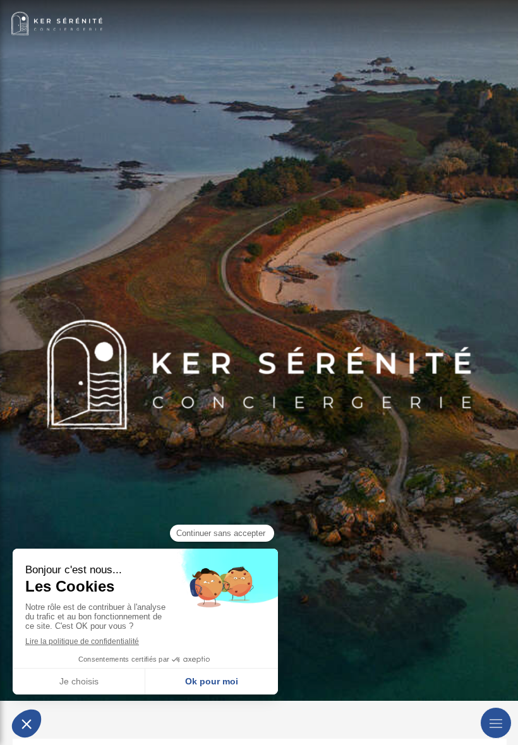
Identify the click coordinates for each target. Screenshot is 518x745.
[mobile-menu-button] (496, 723)
